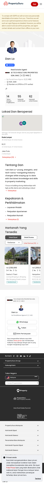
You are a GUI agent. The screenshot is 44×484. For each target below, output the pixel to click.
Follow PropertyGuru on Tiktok (30, 356)
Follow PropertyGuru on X (27, 356)
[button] (37, 361)
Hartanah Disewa (11, 435)
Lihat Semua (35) (30, 243)
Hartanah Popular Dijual (14, 445)
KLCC (4, 144)
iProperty (22, 390)
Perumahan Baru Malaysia (15, 440)
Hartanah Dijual (11, 430)
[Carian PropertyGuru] (38, 383)
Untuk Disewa (29, 237)
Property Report (22, 416)
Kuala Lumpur (7, 137)
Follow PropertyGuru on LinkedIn (24, 356)
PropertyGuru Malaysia (14, 425)
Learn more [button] (9, 59)
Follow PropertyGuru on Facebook (13, 356)
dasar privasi (18, 340)
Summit (22, 408)
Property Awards (22, 398)
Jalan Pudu (6, 151)
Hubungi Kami (10, 365)
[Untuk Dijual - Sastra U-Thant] (16, 256)
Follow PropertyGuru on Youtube (20, 356)
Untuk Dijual (13, 237)
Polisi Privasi (10, 468)
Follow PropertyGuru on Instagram (17, 356)
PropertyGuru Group (12, 361)
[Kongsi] (6, 88)
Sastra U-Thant (11, 274)
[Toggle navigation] (41, 4)
